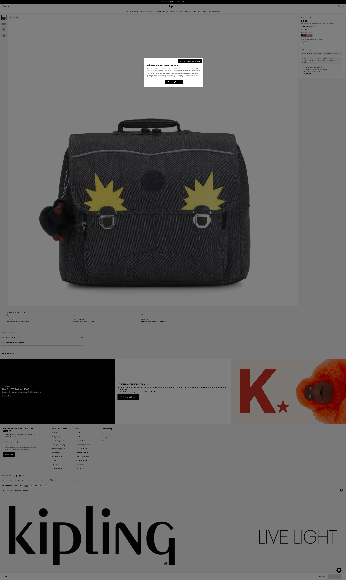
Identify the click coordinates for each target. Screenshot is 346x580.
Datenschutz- (179, 70)
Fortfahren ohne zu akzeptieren (189, 61)
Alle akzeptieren (173, 82)
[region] (173, 72)
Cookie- (187, 70)
